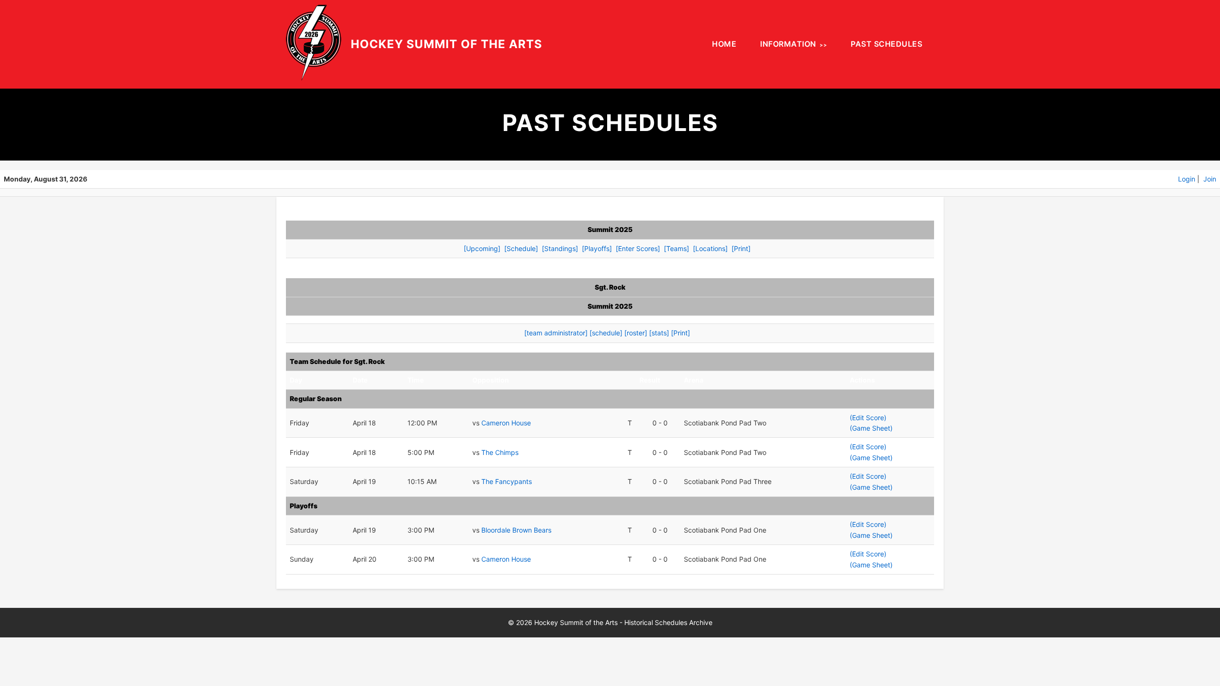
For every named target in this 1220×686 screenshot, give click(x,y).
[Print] (741, 248)
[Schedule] (521, 248)
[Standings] (560, 248)
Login (1186, 179)
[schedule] (606, 333)
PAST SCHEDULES (886, 44)
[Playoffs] (597, 248)
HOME (724, 44)
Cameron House (506, 423)
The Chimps (499, 452)
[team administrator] (556, 333)
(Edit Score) (868, 418)
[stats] (659, 333)
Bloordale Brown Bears (516, 530)
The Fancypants (506, 481)
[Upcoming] (482, 248)
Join (1209, 179)
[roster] (635, 333)
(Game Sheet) (871, 428)
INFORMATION (788, 44)
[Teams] (676, 248)
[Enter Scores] (638, 248)
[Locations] (710, 248)
